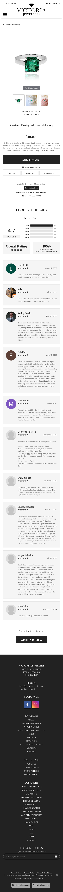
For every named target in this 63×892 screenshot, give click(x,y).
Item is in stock (31, 188)
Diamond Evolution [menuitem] (31, 797)
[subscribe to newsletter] (56, 856)
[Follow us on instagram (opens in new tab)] (35, 704)
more (52, 150)
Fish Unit (22, 351)
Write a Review (31, 639)
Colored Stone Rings (12, 24)
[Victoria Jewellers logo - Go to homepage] (31, 10)
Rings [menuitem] (31, 733)
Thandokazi (23, 606)
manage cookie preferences (28, 878)
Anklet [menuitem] (31, 719)
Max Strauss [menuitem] (31, 818)
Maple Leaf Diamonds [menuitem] (31, 815)
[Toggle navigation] (5, 14)
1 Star (27, 237)
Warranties (50, 173)
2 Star (27, 234)
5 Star (27, 225)
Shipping (11, 173)
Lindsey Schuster (26, 506)
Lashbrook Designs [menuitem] (31, 811)
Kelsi (20, 289)
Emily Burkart (24, 477)
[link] (53, 3)
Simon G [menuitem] (31, 829)
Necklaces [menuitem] (31, 740)
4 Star (27, 228)
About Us (31, 763)
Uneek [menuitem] (31, 836)
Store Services (31, 767)
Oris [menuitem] (31, 825)
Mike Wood (23, 400)
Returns (30, 173)
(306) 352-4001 (31, 114)
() (55, 225)
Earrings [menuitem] (31, 737)
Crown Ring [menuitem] (32, 793)
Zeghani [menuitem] (31, 839)
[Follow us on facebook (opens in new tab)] (27, 704)
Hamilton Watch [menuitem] (31, 807)
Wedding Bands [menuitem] (31, 726)
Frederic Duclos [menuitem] (31, 800)
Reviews (31, 217)
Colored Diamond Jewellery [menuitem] (31, 730)
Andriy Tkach (24, 313)
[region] (31, 63)
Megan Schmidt (25, 555)
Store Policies (31, 770)
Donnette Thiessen (27, 431)
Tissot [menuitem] (31, 832)
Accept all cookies (41, 885)
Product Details (31, 209)
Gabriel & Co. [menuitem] (31, 804)
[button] (11, 3)
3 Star (27, 231)
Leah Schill (23, 265)
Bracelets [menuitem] (31, 748)
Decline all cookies (20, 885)
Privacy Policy (31, 774)
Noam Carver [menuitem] (31, 822)
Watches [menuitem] (31, 751)
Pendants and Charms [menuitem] (31, 744)
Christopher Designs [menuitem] (31, 786)
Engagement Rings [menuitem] (31, 723)
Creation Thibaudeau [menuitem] (31, 790)
